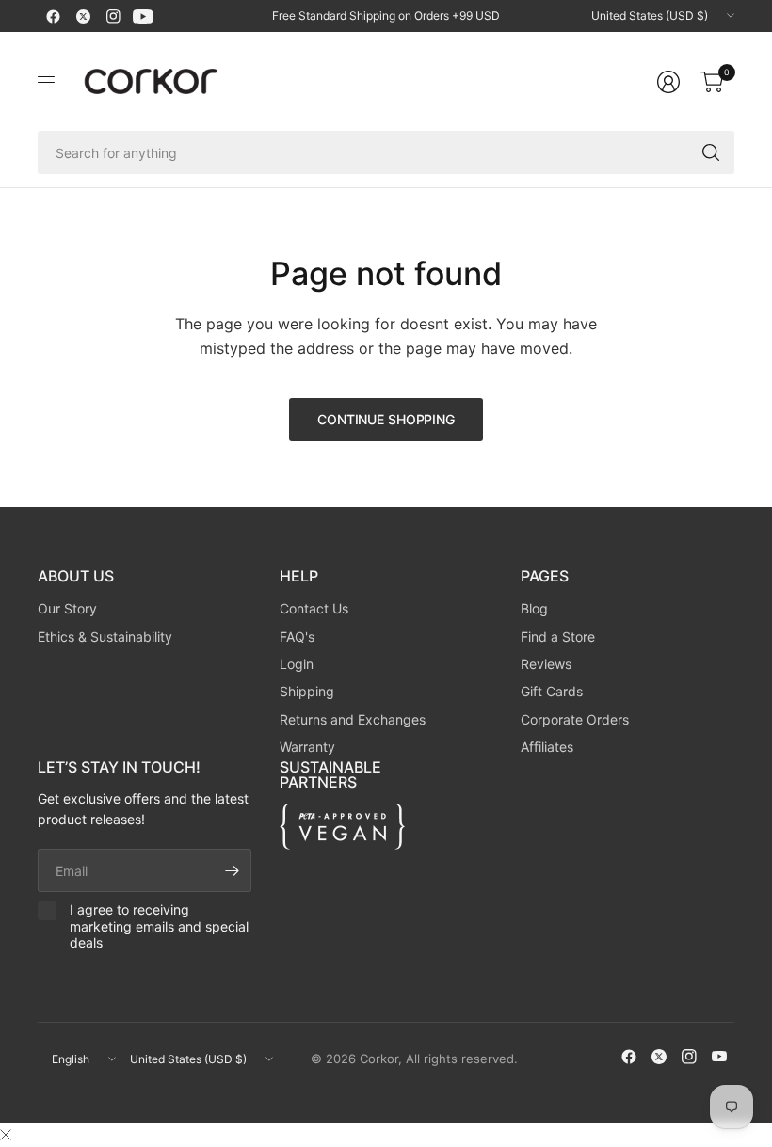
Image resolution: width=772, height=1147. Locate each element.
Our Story (67, 608)
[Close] (5, 1134)
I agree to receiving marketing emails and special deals (159, 925)
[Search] (710, 152)
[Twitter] (83, 16)
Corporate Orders (575, 719)
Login (297, 664)
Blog (534, 608)
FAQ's (297, 637)
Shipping (307, 691)
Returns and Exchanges (353, 719)
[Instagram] (113, 16)
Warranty (307, 747)
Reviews (546, 664)
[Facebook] (53, 16)
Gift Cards (552, 691)
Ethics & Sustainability (105, 637)
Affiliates (547, 747)
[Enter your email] (232, 870)
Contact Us (314, 608)
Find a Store (558, 637)
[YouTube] (143, 16)
